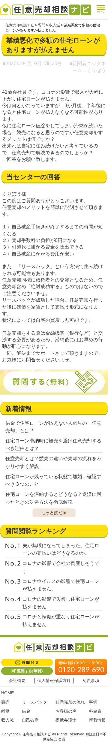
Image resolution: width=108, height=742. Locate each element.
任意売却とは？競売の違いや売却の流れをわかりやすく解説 (53, 462)
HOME (7, 692)
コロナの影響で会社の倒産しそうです (60, 567)
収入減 (7, 720)
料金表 (95, 711)
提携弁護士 (66, 720)
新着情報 (97, 720)
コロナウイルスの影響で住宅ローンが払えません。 (60, 585)
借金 (26, 711)
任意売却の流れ (70, 702)
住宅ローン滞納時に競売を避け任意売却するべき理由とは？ (53, 444)
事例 (93, 702)
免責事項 (90, 680)
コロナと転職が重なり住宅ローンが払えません (60, 620)
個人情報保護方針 (54, 680)
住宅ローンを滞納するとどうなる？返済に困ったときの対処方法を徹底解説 (53, 498)
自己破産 (30, 720)
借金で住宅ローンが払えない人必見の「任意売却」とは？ (53, 427)
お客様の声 (66, 711)
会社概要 (17, 680)
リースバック (34, 702)
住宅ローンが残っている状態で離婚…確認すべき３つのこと (53, 480)
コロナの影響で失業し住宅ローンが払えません (60, 602)
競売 (5, 702)
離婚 (5, 711)
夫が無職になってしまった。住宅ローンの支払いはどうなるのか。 (60, 549)
